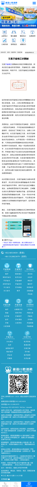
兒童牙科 (13, 52)
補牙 (7, 309)
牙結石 (9, 355)
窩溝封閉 (27, 345)
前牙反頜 (18, 277)
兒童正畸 (19, 52)
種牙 (7, 274)
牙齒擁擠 (18, 280)
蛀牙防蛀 (27, 341)
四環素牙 (30, 287)
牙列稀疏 (18, 287)
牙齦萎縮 (30, 326)
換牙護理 (27, 355)
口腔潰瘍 (7, 326)
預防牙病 (18, 313)
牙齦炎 (30, 316)
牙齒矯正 (8, 64)
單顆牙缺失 (7, 277)
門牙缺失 (7, 280)
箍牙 (18, 290)
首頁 (8, 52)
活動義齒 (30, 290)
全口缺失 (7, 290)
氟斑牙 (30, 284)
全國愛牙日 (18, 309)
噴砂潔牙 (9, 351)
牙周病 (30, 319)
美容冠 (30, 274)
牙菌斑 (9, 358)
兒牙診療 (27, 358)
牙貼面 (30, 294)
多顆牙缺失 (7, 284)
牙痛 (7, 323)
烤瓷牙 (30, 280)
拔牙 (7, 319)
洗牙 (9, 345)
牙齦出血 (30, 313)
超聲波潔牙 (10, 348)
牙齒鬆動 (30, 323)
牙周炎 (30, 309)
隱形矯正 (18, 274)
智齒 (7, 313)
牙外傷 (27, 351)
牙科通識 (18, 319)
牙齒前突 (18, 284)
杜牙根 (6, 316)
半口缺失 (7, 287)
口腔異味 (18, 323)
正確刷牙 (18, 316)
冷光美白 (9, 341)
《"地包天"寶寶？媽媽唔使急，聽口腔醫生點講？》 (18, 242)
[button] (2, 14)
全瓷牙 (30, 277)
